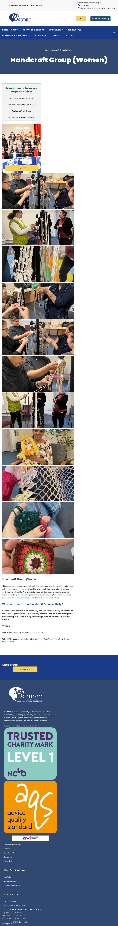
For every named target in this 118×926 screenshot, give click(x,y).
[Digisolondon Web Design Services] (21, 924)
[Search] (114, 33)
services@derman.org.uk (90, 2)
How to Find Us (37, 5)
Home (5, 30)
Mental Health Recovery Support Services (21, 90)
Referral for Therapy (100, 18)
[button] (18, 29)
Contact (57, 35)
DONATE (81, 18)
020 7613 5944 (85, 5)
